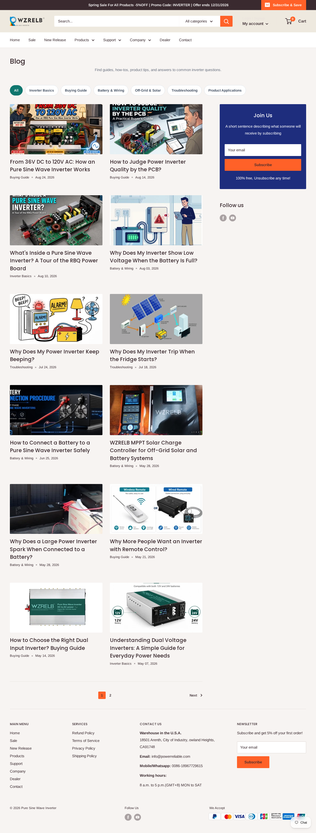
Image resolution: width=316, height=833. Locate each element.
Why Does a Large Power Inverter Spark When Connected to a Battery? (53, 549)
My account (253, 23)
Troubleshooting (185, 90)
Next (193, 695)
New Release (55, 40)
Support (109, 40)
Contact (185, 40)
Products (82, 40)
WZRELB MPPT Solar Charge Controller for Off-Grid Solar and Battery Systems (153, 450)
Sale (32, 40)
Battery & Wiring (111, 90)
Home (15, 40)
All (16, 90)
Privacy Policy (83, 748)
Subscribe (263, 165)
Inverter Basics (41, 90)
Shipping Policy (84, 756)
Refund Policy (83, 733)
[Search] (226, 21)
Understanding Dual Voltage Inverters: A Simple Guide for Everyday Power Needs (148, 648)
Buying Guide (76, 90)
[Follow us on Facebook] (223, 217)
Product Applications (225, 90)
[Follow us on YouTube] (232, 217)
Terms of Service (85, 740)
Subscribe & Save (287, 5)
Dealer (165, 40)
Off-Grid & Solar (148, 90)
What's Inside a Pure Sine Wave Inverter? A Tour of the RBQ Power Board (54, 260)
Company (138, 40)
